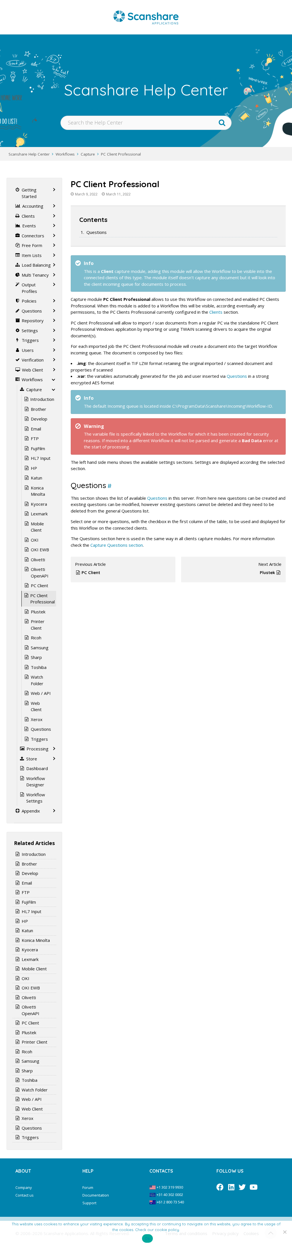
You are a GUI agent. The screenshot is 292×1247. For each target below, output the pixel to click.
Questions (96, 232)
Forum (87, 1187)
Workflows (65, 154)
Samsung (39, 647)
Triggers (39, 739)
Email (36, 429)
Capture (88, 154)
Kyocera (39, 504)
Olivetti (38, 559)
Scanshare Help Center (29, 154)
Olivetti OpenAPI (39, 572)
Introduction (42, 399)
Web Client (36, 706)
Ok (147, 1238)
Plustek (267, 572)
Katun (36, 478)
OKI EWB (40, 549)
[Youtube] (253, 1187)
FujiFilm (38, 448)
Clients (215, 312)
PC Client (91, 572)
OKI (34, 540)
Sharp (36, 657)
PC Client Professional (121, 154)
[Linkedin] (231, 1187)
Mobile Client (37, 527)
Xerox (36, 719)
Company (23, 1187)
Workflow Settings (35, 798)
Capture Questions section (116, 545)
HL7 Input (40, 458)
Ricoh (36, 637)
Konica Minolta (38, 491)
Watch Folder (37, 680)
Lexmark (39, 514)
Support (89, 1202)
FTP (35, 438)
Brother (38, 409)
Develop (39, 419)
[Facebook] (220, 1187)
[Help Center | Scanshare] (145, 17)
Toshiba (38, 667)
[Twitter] (242, 1187)
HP (34, 468)
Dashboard (37, 768)
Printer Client (37, 625)
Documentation (95, 1195)
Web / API (41, 693)
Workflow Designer (35, 781)
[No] (285, 1232)
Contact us (24, 1195)
